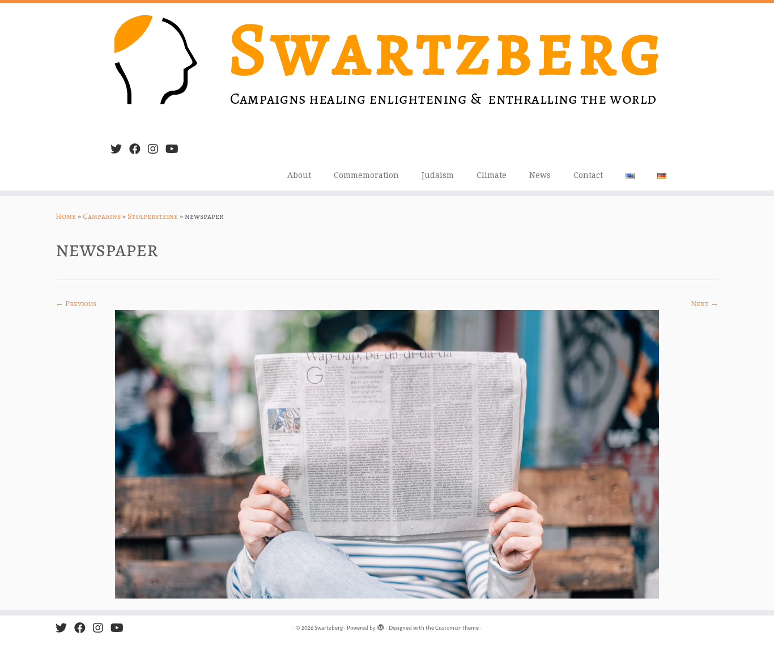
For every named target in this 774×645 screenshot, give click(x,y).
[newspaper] (387, 453)
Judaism (438, 175)
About (299, 175)
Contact (588, 175)
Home (66, 216)
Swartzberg (328, 628)
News (540, 175)
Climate (492, 175)
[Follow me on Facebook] (138, 149)
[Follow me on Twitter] (119, 149)
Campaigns (102, 216)
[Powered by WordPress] (381, 626)
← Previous (76, 303)
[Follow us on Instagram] (156, 149)
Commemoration (366, 175)
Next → (704, 303)
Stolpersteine (152, 216)
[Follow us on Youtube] (175, 149)
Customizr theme (457, 628)
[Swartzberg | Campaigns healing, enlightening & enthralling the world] (387, 68)
